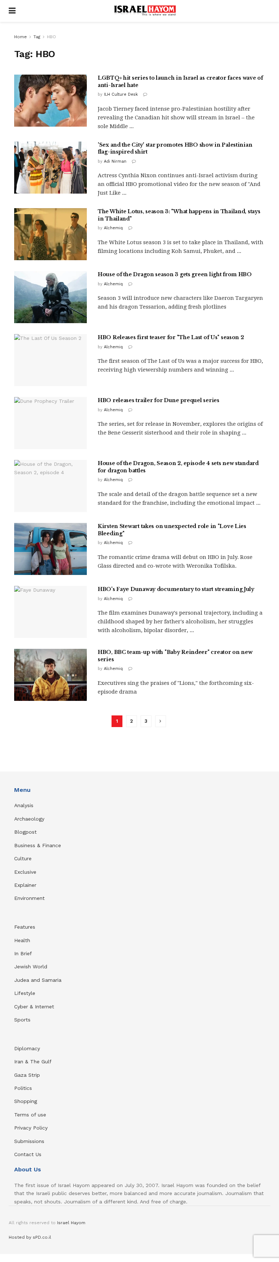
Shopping (25, 1101)
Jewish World (30, 966)
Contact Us (27, 1154)
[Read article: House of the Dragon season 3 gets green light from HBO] (50, 297)
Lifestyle (24, 993)
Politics (23, 1088)
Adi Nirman (115, 161)
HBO (51, 36)
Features (24, 927)
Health (22, 940)
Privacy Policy (31, 1128)
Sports (22, 1020)
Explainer (25, 885)
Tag (36, 36)
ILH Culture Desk (121, 94)
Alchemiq (113, 228)
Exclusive (25, 872)
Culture (23, 858)
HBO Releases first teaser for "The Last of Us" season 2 (171, 337)
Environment (29, 898)
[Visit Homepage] (145, 11)
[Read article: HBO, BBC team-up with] (50, 675)
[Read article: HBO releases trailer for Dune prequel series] (50, 423)
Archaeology (29, 819)
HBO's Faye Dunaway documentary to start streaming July (176, 589)
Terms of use (30, 1115)
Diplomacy (28, 1048)
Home (20, 36)
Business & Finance (37, 845)
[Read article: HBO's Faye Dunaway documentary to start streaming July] (50, 612)
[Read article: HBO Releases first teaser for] (50, 360)
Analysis (24, 805)
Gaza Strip (27, 1075)
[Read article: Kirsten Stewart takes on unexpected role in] (50, 549)
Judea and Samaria (37, 980)
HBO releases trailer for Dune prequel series (158, 400)
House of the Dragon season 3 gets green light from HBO (175, 274)
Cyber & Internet (34, 1006)
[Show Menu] (12, 11)
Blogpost (25, 832)
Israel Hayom (71, 1222)
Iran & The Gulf (33, 1061)
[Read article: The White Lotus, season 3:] (50, 234)
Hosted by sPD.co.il (30, 1237)
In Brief (23, 953)
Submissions (29, 1141)
